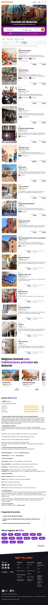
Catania (13, 542)
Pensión (20, 201)
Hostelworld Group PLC (41, 566)
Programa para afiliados (40, 582)
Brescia (19, 538)
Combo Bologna (20, 455)
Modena (27, 538)
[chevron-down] (17, 402)
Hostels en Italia (21, 505)
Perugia (12, 538)
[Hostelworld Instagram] (8, 565)
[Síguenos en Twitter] (6, 565)
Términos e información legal (22, 596)
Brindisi (34, 538)
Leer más (35, 45)
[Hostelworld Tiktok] (8, 568)
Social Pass (29, 564)
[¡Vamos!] (42, 29)
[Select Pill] (42, 2)
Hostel (20, 48)
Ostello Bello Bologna (24, 452)
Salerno (20, 542)
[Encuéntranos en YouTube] (3, 568)
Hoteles (18, 567)
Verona (33, 534)
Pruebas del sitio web (41, 596)
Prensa (38, 568)
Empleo (38, 571)
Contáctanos (19, 576)
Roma (4, 534)
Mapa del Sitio (5, 599)
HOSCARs (29, 573)
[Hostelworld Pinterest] (6, 568)
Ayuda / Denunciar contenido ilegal (20, 580)
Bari (39, 534)
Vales (35, 596)
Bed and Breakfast (20, 570)
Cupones (31, 596)
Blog (28, 567)
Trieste (4, 538)
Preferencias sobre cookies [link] (13, 599)
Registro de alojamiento (39, 579)
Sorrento (5, 542)
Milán (10, 534)
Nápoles (42, 538)
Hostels (18, 564)
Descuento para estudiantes (30, 580)
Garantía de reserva (31, 570)
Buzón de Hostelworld (39, 585)
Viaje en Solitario (30, 576)
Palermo (25, 534)
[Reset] (19, 29)
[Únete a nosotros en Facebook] (3, 565)
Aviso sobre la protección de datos (9, 596)
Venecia (18, 534)
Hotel (20, 255)
